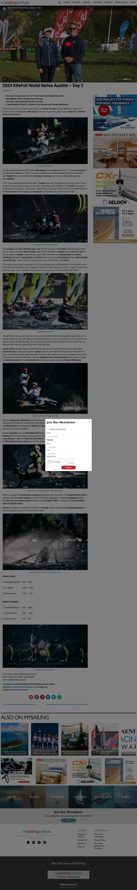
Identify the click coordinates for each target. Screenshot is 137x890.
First (48, 443)
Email (49, 433)
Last (48, 450)
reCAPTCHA (51, 456)
